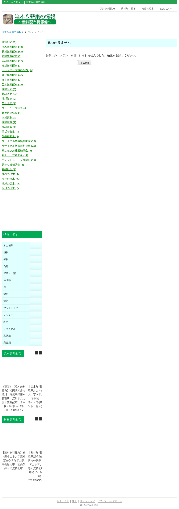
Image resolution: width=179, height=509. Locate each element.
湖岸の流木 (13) (11, 183)
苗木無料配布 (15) (12, 84)
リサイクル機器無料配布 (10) (19, 141)
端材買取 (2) (9, 122)
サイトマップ (87, 501)
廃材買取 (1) (9, 127)
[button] (40, 352)
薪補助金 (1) (9, 169)
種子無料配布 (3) (11, 79)
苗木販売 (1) (9, 103)
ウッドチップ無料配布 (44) (17, 70)
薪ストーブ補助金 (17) (15, 155)
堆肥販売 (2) (9, 98)
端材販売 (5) (9, 89)
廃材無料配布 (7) (11, 65)
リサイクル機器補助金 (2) (17, 150)
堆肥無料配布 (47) (12, 75)
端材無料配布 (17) (12, 61)
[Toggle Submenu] (36, 245)
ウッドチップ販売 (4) (14, 108)
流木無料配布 (107, 8)
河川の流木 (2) (10, 188)
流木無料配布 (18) (12, 46)
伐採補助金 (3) (10, 136)
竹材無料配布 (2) (11, 56)
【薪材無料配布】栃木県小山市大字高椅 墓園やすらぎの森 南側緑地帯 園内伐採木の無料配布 (15, 460)
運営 (74, 501)
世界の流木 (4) (10, 174)
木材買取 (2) (9, 117)
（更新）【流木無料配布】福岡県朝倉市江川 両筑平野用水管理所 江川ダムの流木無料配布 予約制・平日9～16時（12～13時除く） (13, 398)
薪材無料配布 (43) (12, 51)
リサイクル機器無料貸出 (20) (19, 145)
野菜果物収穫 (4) (11, 112)
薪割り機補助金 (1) (13, 164)
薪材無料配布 (128, 8)
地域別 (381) (9, 42)
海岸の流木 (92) (11, 178)
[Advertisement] (154, 19)
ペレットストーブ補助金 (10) (19, 160)
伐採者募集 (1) (10, 131)
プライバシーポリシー (110, 501)
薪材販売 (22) (9, 94)
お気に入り (166, 8)
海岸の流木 (148, 8)
